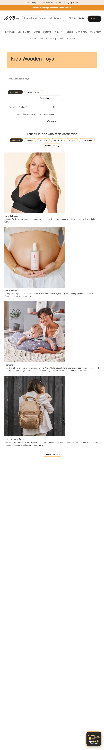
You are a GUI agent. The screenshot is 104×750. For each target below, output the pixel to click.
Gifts (61, 38)
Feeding (69, 32)
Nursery (58, 32)
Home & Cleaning (47, 38)
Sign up (94, 19)
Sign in (81, 18)
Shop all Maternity (52, 454)
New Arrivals (9, 32)
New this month (33, 92)
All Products (15, 92)
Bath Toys (58, 140)
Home (9, 79)
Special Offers (24, 32)
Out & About (95, 32)
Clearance (70, 38)
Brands (37, 32)
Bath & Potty (81, 32)
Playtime (32, 38)
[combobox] (43, 18)
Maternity (47, 32)
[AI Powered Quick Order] (93, 738)
